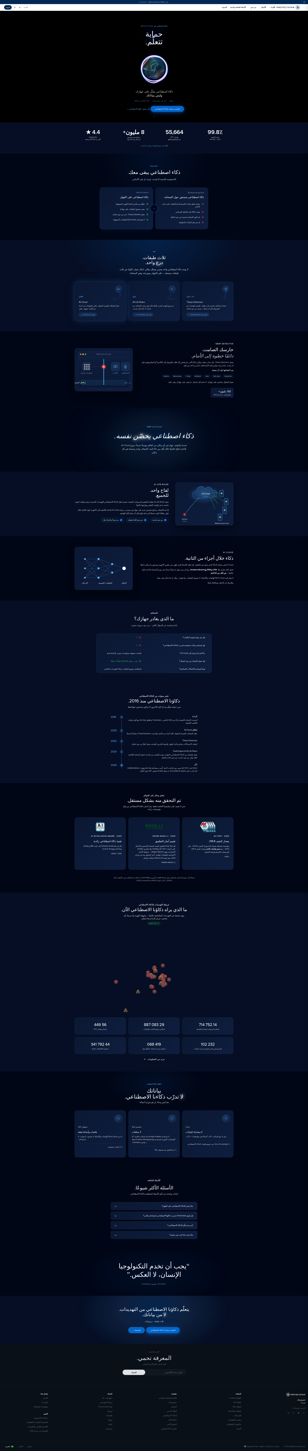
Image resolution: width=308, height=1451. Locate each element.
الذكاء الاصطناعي (170, 1415)
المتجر (8, 7)
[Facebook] (293, 1413)
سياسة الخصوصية (41, 1418)
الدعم (45, 1398)
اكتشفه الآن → (142, 2)
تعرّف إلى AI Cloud (87, 314)
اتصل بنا (45, 1402)
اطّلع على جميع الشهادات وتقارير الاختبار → (154, 145)
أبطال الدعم (172, 1411)
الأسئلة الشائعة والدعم (238, 7)
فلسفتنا (109, 1415)
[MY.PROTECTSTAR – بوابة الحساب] (20, 7)
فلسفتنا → (136, 1330)
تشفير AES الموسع (169, 1428)
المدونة (224, 7)
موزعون (109, 1428)
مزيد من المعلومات (156, 1059)
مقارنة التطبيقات (234, 1420)
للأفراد (273, 7)
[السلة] (15, 7)
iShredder (173, 1420)
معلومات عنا (107, 1398)
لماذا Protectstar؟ (105, 1406)
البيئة (110, 1424)
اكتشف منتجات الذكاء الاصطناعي (167, 109)
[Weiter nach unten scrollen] (154, 117)
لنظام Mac (237, 1406)
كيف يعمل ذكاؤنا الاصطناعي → (138, 109)
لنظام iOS (237, 1402)
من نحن (253, 7)
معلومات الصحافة (41, 1406)
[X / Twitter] (304, 1413)
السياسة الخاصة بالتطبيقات (37, 1422)
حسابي (29, 1446)
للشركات (237, 1415)
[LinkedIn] (288, 1413)
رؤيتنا (110, 1420)
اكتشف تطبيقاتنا (298, 1408)
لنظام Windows (234, 1411)
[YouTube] (298, 1413)
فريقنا (110, 1411)
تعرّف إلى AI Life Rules (143, 314)
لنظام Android (235, 1398)
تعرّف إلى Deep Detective (197, 314)
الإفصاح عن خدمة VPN (39, 1431)
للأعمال (263, 7)
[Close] (304, 2)
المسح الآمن (172, 1424)
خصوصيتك (172, 1402)
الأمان (21, 1446)
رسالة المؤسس (106, 1402)
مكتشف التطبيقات (233, 1424)
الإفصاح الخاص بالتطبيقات (37, 1426)
